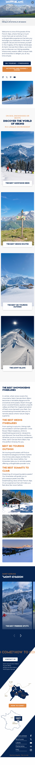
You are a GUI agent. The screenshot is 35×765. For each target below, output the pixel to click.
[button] (17, 501)
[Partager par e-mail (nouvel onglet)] (15, 77)
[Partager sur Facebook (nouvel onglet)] (3, 77)
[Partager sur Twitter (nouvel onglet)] (7, 77)
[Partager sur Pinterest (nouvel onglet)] (11, 77)
